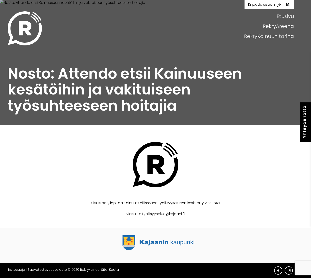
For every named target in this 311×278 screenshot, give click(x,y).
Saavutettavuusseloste (47, 269)
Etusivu (285, 16)
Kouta (114, 269)
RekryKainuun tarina (269, 36)
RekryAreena (278, 26)
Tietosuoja (16, 269)
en (288, 4)
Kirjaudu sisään (261, 4)
